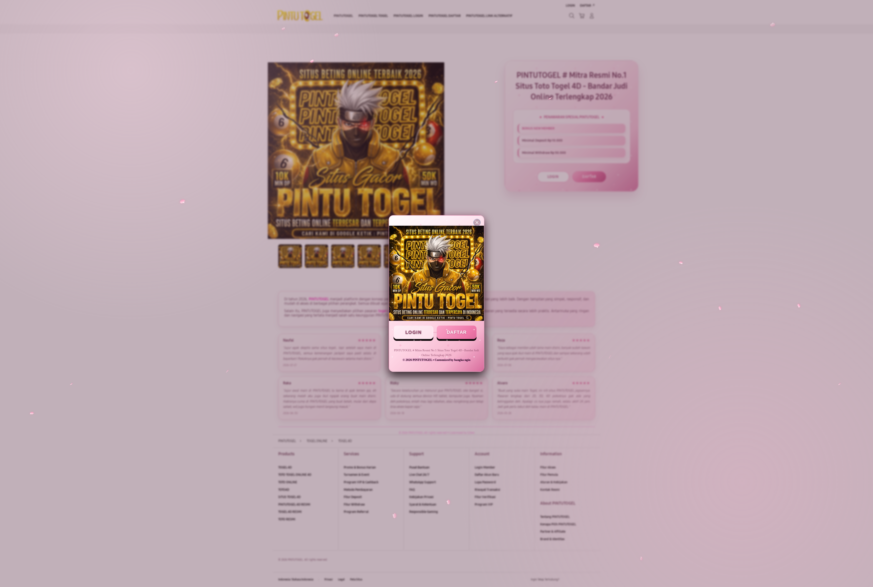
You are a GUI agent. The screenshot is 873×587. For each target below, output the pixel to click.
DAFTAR (457, 332)
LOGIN (413, 332)
